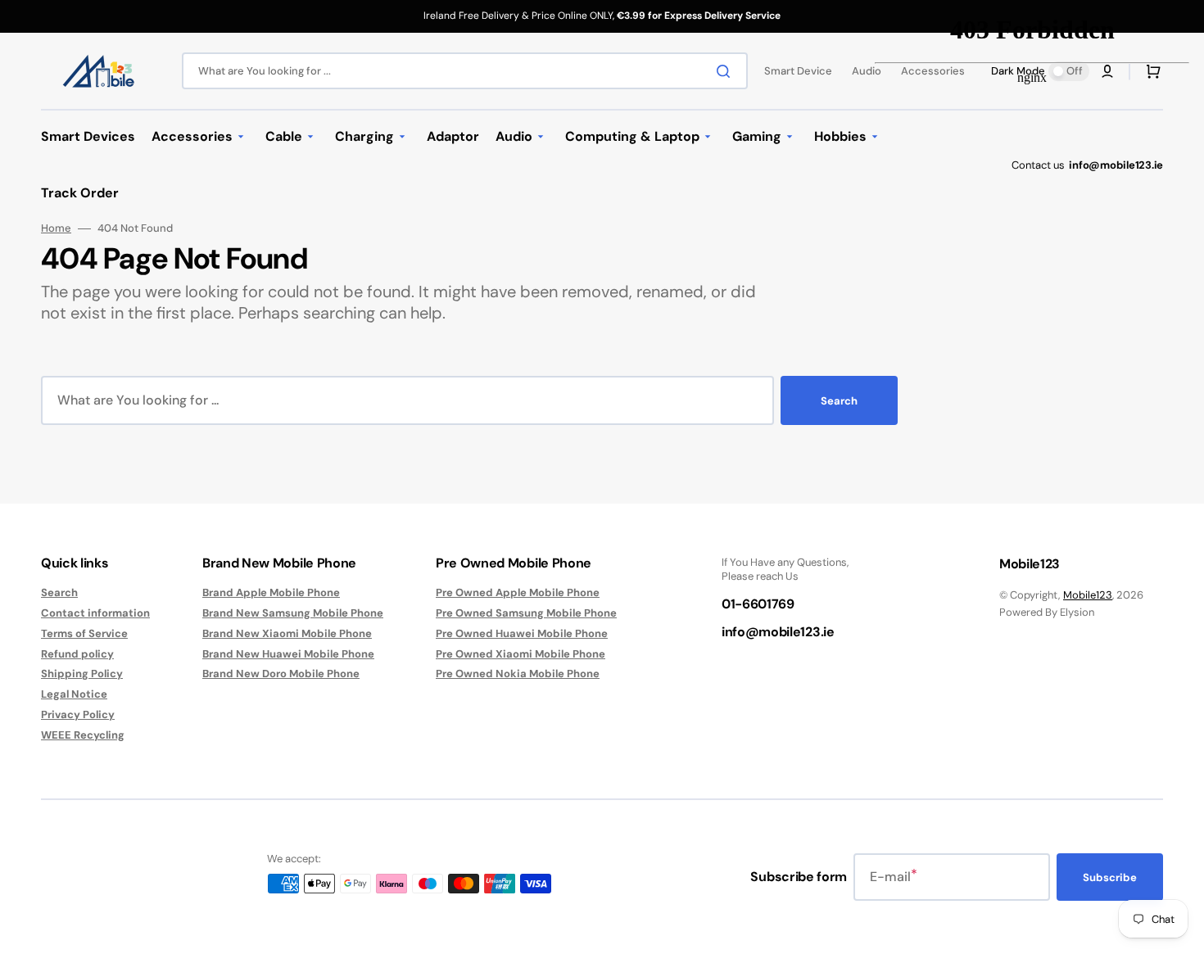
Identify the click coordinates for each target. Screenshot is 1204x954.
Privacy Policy (78, 714)
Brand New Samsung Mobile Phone (292, 613)
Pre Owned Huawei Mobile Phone (522, 633)
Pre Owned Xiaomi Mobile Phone (520, 654)
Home (56, 228)
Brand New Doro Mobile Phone (281, 673)
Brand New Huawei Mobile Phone (288, 654)
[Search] (726, 71)
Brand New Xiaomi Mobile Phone (287, 633)
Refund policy (77, 654)
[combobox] (465, 70)
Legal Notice (74, 694)
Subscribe (1110, 877)
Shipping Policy (82, 673)
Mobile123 (1087, 595)
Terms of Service (84, 633)
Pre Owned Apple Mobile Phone (518, 592)
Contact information (95, 613)
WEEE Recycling (82, 735)
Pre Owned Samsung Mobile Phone (526, 613)
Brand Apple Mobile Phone (271, 592)
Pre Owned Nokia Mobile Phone (518, 673)
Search (839, 401)
